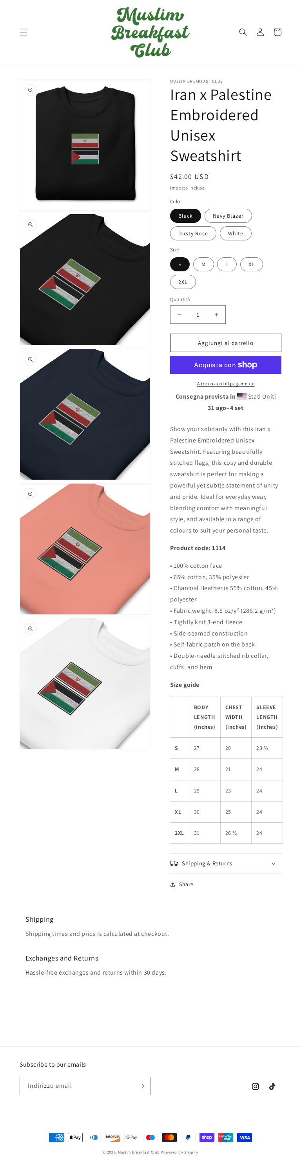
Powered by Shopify (179, 1152)
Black (185, 215)
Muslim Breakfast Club (139, 1152)
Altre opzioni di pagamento (226, 383)
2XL (183, 281)
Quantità (180, 299)
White (235, 233)
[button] (23, 32)
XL (251, 264)
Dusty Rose (193, 233)
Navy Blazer (228, 215)
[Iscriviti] (141, 1086)
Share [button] (186, 884)
